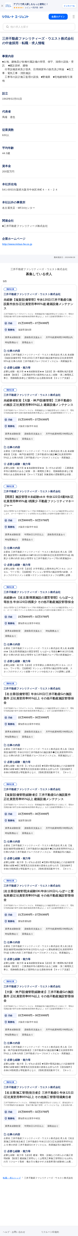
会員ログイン (58, 16)
